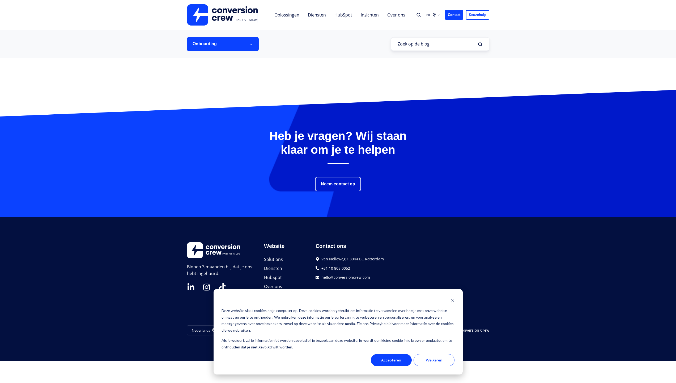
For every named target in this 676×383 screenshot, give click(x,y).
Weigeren (434, 360)
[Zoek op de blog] (480, 44)
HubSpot (343, 15)
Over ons (396, 15)
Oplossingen (286, 15)
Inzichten (370, 15)
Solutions (273, 259)
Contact (454, 15)
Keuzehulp (477, 15)
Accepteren (391, 360)
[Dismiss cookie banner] (452, 300)
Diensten (317, 15)
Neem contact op (338, 184)
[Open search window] (418, 15)
